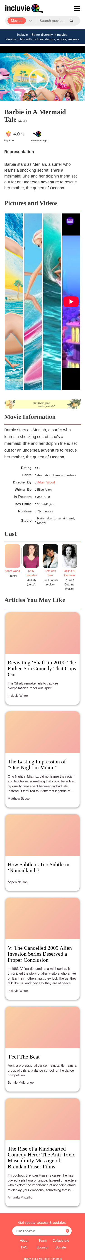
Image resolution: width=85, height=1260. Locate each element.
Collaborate (61, 1240)
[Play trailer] (39, 79)
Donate (61, 1247)
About (24, 1240)
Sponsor (42, 1247)
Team (43, 1240)
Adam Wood (46, 482)
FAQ (24, 1247)
